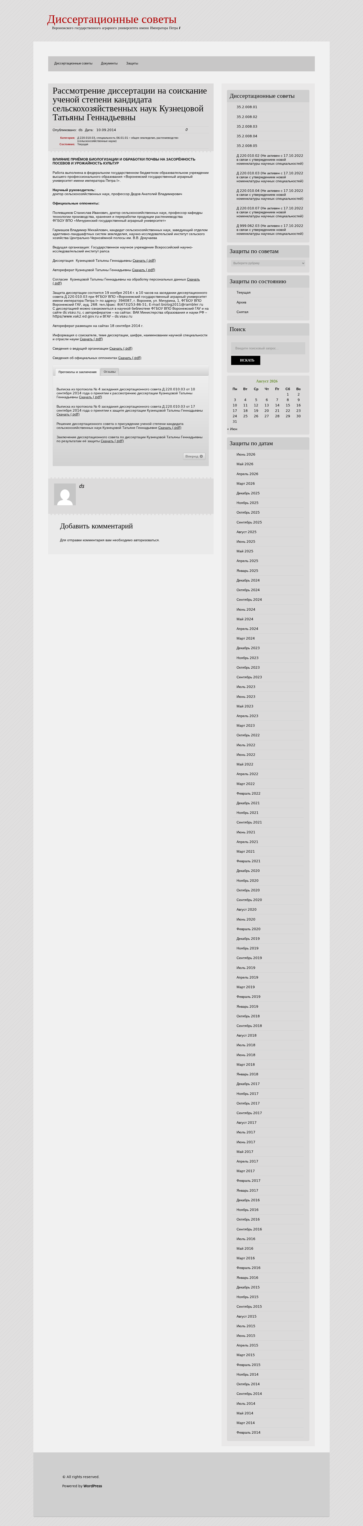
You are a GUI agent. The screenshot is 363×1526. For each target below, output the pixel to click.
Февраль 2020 (249, 929)
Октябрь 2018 (248, 1016)
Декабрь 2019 (248, 939)
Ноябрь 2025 (248, 503)
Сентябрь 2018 (249, 1026)
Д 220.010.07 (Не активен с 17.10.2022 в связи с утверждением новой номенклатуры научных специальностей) (270, 212)
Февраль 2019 (249, 997)
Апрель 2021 (247, 842)
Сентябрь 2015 (249, 1306)
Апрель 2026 (247, 474)
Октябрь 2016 (248, 1219)
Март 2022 (246, 784)
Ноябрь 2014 (248, 1374)
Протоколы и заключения (78, 372)
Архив (241, 302)
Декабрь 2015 (248, 1287)
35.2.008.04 (247, 136)
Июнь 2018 (246, 1055)
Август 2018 (247, 1035)
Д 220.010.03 (86, 138)
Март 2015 (246, 1355)
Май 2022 (245, 764)
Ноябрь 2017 (248, 1094)
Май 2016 (245, 1248)
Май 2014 (245, 1413)
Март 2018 (246, 1064)
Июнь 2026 (246, 454)
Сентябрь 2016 (249, 1229)
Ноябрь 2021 (248, 813)
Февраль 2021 (249, 861)
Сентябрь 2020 (249, 900)
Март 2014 (246, 1423)
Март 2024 (246, 638)
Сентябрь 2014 (249, 1394)
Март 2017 (246, 1171)
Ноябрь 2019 (248, 948)
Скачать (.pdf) (144, 260)
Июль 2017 (246, 1132)
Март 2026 (246, 483)
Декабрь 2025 (248, 493)
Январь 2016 (247, 1278)
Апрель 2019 (247, 977)
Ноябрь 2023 (248, 658)
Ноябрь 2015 (248, 1297)
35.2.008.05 (247, 146)
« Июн (232, 429)
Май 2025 (245, 551)
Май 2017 (245, 1152)
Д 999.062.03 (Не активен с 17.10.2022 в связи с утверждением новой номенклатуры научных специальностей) (270, 230)
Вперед (192, 456)
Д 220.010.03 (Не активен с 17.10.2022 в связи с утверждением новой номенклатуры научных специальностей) (270, 177)
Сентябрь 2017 (249, 1113)
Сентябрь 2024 (249, 600)
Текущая (82, 144)
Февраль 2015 (249, 1365)
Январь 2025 (247, 571)
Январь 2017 (247, 1190)
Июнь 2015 (246, 1336)
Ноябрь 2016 (248, 1210)
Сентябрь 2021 (249, 822)
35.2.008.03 (247, 126)
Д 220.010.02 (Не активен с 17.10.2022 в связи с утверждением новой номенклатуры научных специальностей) (270, 159)
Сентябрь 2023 (249, 677)
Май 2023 (245, 706)
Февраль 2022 (249, 793)
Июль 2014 (246, 1404)
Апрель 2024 (247, 629)
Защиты (132, 63)
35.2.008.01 (247, 107)
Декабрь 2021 (248, 803)
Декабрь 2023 (248, 648)
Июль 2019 (246, 968)
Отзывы (110, 372)
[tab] (77, 372)
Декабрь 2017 (248, 1084)
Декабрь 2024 (248, 580)
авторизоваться (146, 540)
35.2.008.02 (247, 117)
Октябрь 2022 (248, 735)
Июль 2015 (246, 1326)
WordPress (92, 1486)
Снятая (242, 312)
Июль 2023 (246, 687)
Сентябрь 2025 (249, 522)
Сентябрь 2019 (249, 958)
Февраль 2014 (249, 1432)
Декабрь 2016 (248, 1200)
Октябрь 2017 (248, 1103)
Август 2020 (247, 909)
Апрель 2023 (247, 716)
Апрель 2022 (247, 774)
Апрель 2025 (247, 561)
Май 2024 (245, 619)
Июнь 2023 (246, 697)
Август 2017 (247, 1122)
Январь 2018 (247, 1074)
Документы (109, 63)
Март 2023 (246, 725)
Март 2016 (246, 1258)
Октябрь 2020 (248, 890)
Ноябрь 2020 (248, 881)
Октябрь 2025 (248, 512)
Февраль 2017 (249, 1181)
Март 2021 (246, 851)
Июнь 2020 (246, 919)
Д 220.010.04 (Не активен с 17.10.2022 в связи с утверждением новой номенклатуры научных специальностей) (270, 195)
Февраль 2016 (249, 1268)
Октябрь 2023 (248, 667)
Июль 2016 (246, 1239)
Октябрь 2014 (248, 1384)
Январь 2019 (247, 1006)
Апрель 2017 (247, 1161)
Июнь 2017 (246, 1142)
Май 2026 (245, 464)
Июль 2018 (246, 1045)
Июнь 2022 (246, 755)
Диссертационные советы (112, 20)
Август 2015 (247, 1316)
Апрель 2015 (247, 1345)
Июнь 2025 (246, 541)
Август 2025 (247, 532)
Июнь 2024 (246, 609)
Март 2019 (246, 987)
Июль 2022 (246, 745)
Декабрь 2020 (248, 871)
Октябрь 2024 (248, 590)
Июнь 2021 (246, 832)
